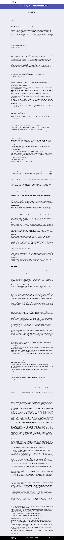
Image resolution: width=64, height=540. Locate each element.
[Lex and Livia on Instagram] (51, 2)
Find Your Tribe (32, 2)
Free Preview (36, 537)
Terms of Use (13, 20)
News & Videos (26, 2)
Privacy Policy (40, 6)
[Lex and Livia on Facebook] (48, 2)
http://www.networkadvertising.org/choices (45, 116)
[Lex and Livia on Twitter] (50, 2)
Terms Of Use (27, 537)
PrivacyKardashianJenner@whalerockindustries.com (44, 179)
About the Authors (43, 2)
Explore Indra (37, 2)
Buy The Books (21, 2)
